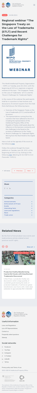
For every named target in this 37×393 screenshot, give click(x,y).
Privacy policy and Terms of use (11, 367)
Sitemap (4, 337)
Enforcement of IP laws (12, 204)
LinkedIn (7, 359)
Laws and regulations (12, 210)
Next (28, 170)
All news (7, 170)
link (13, 144)
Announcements (10, 201)
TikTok (7, 362)
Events (6, 206)
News (6, 212)
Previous (20, 170)
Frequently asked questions (10, 334)
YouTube (7, 350)
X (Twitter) (8, 356)
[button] (3, 246)
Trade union (8, 215)
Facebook (8, 347)
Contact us (5, 331)
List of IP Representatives (10, 328)
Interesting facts (10, 208)
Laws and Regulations (9, 325)
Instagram (8, 353)
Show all (30, 247)
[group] (18, 275)
